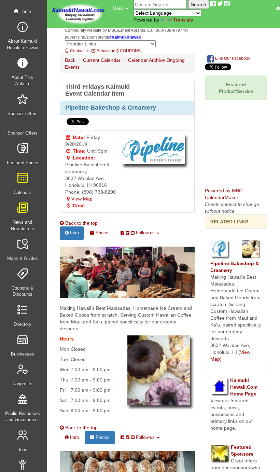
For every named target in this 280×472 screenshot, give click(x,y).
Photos (102, 232)
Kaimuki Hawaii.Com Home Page (243, 387)
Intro (74, 232)
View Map (82, 199)
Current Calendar (102, 60)
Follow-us (145, 232)
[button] (121, 8)
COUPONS (130, 50)
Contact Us (79, 50)
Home (24, 11)
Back (70, 60)
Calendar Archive (146, 60)
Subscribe (105, 50)
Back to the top (81, 223)
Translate (183, 20)
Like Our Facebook (232, 58)
